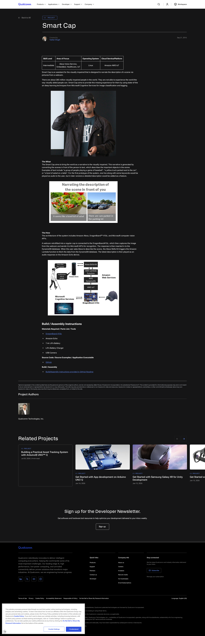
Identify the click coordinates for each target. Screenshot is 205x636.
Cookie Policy (39, 598)
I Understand (73, 629)
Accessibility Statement (54, 598)
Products (93, 562)
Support (92, 566)
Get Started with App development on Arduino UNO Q (100, 478)
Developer (93, 579)
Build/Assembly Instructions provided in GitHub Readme (69, 372)
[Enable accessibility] (4, 631)
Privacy (31, 598)
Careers (120, 566)
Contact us (93, 575)
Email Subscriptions (124, 583)
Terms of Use (22, 598)
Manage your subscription (155, 576)
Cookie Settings (54, 629)
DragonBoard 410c (54, 334)
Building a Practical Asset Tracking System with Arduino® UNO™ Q (44, 453)
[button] (94, 598)
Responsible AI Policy (70, 598)
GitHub (49, 362)
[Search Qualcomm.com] (159, 4)
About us (121, 562)
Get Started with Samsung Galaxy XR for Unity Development (158, 478)
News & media (123, 575)
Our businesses (123, 579)
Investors (121, 571)
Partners (92, 571)
